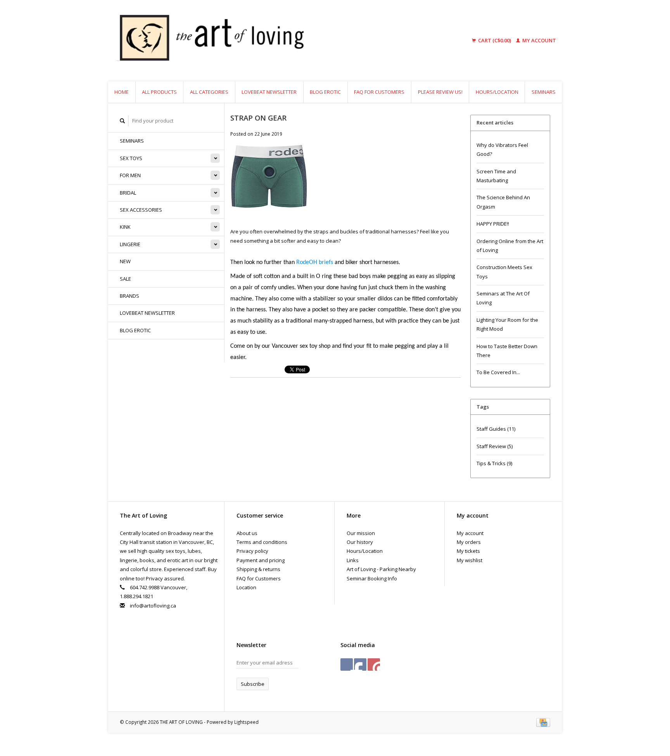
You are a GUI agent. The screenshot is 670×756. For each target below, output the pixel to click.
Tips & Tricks (494, 463)
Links (353, 560)
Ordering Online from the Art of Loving (510, 246)
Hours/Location (497, 91)
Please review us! (440, 91)
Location (246, 587)
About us (247, 533)
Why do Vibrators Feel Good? (502, 149)
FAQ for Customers (379, 91)
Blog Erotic (325, 91)
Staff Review (495, 446)
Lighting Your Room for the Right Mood (507, 324)
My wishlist (469, 560)
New (125, 261)
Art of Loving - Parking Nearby (381, 569)
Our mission (361, 533)
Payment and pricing (261, 560)
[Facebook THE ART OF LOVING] (346, 664)
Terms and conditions (262, 542)
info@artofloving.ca (153, 605)
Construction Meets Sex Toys (504, 272)
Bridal (128, 192)
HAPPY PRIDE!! (493, 223)
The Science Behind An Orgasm (503, 202)
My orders (469, 542)
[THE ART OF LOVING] (270, 41)
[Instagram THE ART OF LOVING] (374, 664)
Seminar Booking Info (372, 578)
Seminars (544, 91)
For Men (130, 175)
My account (538, 40)
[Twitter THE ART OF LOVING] (360, 664)
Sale (125, 278)
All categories (209, 91)
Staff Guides (496, 428)
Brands (129, 295)
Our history (360, 542)
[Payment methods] (543, 721)
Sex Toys (131, 158)
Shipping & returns (258, 569)
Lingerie (130, 244)
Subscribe (252, 683)
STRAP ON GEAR (258, 118)
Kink (125, 226)
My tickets (468, 550)
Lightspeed (246, 722)
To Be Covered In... (498, 372)
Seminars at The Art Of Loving (503, 298)
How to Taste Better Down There (507, 351)
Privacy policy (252, 550)
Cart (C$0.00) (494, 40)
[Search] (122, 120)
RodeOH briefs (314, 262)
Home (121, 91)
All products (159, 91)
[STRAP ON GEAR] (269, 184)
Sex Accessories (141, 209)
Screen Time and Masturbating (496, 176)
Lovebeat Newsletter (269, 91)
